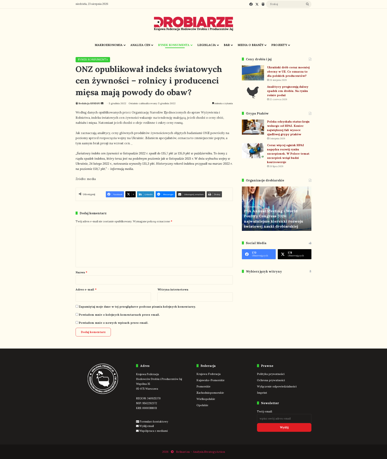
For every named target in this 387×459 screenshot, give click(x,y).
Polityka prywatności (270, 374)
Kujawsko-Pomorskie (211, 380)
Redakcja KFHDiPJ (89, 103)
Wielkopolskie (206, 399)
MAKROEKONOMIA (109, 45)
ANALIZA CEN (140, 45)
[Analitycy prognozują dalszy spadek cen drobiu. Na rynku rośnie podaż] (253, 92)
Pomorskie (203, 386)
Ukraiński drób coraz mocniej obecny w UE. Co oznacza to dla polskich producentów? (288, 72)
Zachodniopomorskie (210, 392)
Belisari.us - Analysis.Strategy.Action (200, 452)
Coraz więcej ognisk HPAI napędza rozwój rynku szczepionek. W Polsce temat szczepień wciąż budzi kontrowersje (288, 153)
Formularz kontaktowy (154, 421)
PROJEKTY (279, 45)
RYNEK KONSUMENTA (173, 45)
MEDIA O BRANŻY (250, 45)
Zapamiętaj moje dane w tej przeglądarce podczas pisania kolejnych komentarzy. (137, 306)
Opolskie (202, 405)
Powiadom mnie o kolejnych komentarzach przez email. (119, 314)
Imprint (262, 392)
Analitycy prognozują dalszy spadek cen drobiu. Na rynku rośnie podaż (287, 91)
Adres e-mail (86, 289)
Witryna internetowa (172, 289)
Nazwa (81, 272)
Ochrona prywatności (271, 380)
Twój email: (264, 411)
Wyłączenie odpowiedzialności (276, 386)
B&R (227, 45)
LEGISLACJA (206, 45)
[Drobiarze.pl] (193, 24)
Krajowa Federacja (209, 374)
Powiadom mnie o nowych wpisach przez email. (113, 323)
